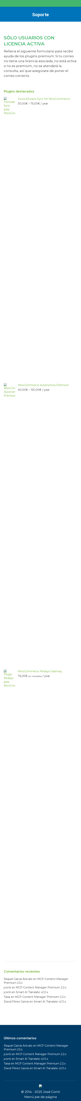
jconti (7, 987)
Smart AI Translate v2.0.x (32, 992)
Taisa (7, 997)
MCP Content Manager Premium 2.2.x (41, 987)
